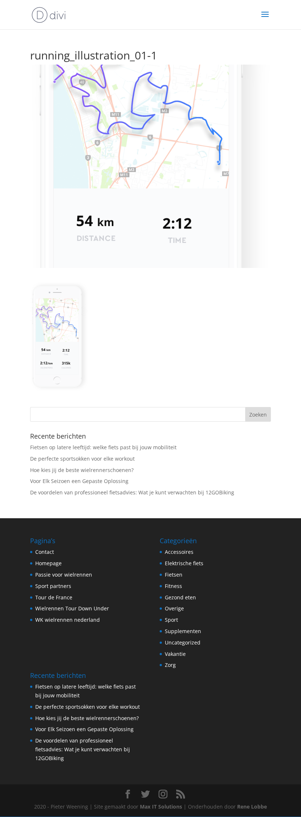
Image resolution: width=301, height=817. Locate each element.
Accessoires (179, 551)
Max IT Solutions (161, 806)
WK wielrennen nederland (67, 619)
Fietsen (173, 574)
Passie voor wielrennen (63, 574)
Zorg (170, 664)
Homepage (48, 563)
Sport (171, 619)
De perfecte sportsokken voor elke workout (82, 458)
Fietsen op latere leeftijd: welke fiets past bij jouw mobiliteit (103, 447)
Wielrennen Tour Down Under (72, 608)
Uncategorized (182, 642)
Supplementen (183, 631)
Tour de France (53, 597)
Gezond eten (180, 597)
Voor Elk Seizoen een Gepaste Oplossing (79, 481)
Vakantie (175, 653)
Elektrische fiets (184, 563)
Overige (174, 608)
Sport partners (53, 585)
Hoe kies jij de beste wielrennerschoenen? (82, 469)
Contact (44, 551)
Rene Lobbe (252, 806)
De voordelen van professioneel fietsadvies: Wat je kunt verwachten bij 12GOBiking (132, 492)
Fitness (173, 585)
